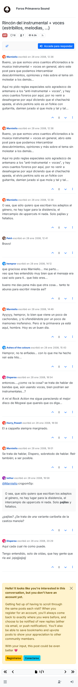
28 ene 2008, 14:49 (43, 309)
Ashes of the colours (18, 347)
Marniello (12, 56)
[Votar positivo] (53, 117)
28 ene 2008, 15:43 (55, 347)
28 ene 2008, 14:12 (41, 263)
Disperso (12, 377)
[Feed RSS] (42, 35)
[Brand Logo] (8, 8)
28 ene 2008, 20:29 (42, 540)
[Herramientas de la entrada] (72, 117)
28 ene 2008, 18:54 (42, 377)
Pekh (9, 238)
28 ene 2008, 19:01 (42, 448)
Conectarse (32, 658)
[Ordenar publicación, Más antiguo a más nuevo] (7, 46)
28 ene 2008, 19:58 (39, 478)
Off (5, 35)
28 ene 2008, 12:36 (43, 56)
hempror (11, 263)
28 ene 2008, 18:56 (47, 422)
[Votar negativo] (65, 117)
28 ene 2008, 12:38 (43, 199)
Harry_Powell (14, 422)
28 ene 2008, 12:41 (37, 238)
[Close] (71, 588)
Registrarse (14, 658)
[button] (5, 682)
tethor (10, 478)
